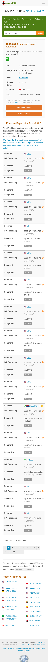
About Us (11, 648)
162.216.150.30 (11, 581)
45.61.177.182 (34, 597)
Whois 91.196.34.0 (24, 114)
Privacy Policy (39, 644)
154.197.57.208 (11, 597)
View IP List (40, 642)
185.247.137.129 (12, 588)
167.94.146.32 (10, 591)
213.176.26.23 (34, 602)
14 (18, 552)
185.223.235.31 (35, 588)
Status (20, 650)
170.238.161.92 (11, 616)
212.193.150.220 (12, 606)
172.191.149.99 (35, 611)
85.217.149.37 (10, 625)
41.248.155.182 (11, 600)
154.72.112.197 (35, 616)
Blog (4, 648)
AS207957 (23, 77)
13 (14, 552)
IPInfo (17, 102)
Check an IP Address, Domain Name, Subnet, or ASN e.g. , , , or (23, 23)
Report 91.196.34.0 (24, 107)
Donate (27, 650)
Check (40, 33)
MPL (29, 153)
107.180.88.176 (11, 618)
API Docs (41, 648)
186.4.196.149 (34, 606)
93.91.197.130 (34, 620)
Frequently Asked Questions (26, 648)
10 (5, 552)
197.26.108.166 (35, 583)
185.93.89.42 (10, 609)
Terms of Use (25, 644)
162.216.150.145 (36, 592)
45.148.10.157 (34, 625)
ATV (31, 459)
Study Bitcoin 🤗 (36, 406)
